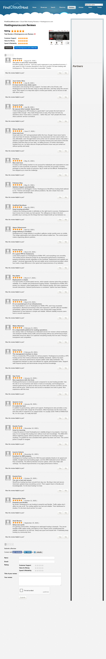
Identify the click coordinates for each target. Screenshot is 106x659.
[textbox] (93, 5)
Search (53, 7)
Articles (81, 7)
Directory (62, 7)
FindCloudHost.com (11, 21)
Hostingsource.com (46, 21)
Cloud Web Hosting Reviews (29, 21)
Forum (100, 7)
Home (34, 7)
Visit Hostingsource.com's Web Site (26, 47)
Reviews (71, 7)
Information (8, 47)
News (90, 7)
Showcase (44, 7)
